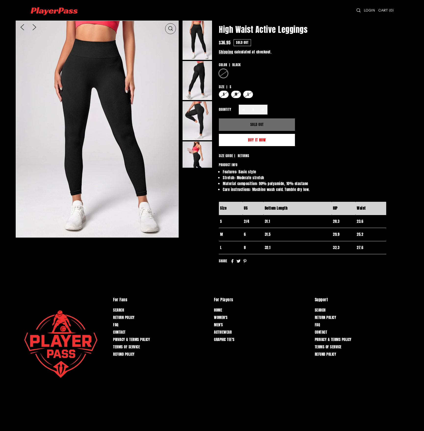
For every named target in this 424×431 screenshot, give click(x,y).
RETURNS (243, 155)
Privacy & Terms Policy (131, 339)
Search (118, 310)
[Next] (34, 27)
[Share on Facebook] (232, 261)
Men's (218, 325)
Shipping (226, 52)
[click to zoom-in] (170, 28)
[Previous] (22, 27)
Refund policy (124, 354)
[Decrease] (243, 109)
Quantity (225, 109)
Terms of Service (126, 347)
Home (218, 310)
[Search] (358, 10)
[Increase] (262, 109)
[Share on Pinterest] (245, 261)
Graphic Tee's (224, 339)
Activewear (223, 332)
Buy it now (257, 140)
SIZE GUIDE (226, 155)
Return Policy (124, 317)
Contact (119, 332)
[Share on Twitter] (238, 261)
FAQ (116, 325)
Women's (221, 317)
